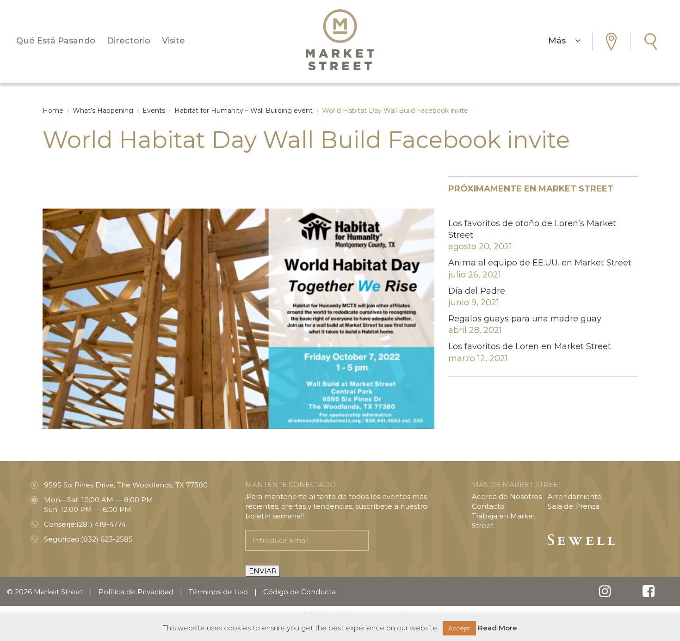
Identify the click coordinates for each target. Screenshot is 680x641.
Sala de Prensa (574, 506)
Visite (173, 41)
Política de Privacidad (136, 591)
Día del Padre (476, 291)
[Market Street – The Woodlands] (340, 39)
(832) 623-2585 (107, 539)
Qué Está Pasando (55, 41)
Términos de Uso (218, 591)
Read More (497, 627)
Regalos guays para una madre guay (524, 319)
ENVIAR (263, 571)
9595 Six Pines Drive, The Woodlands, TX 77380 (126, 485)
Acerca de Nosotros (507, 496)
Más (561, 41)
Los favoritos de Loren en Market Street (529, 346)
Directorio (128, 41)
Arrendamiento (575, 496)
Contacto (488, 506)
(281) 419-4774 (101, 524)
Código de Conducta (299, 591)
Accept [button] (459, 628)
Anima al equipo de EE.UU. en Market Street (539, 263)
